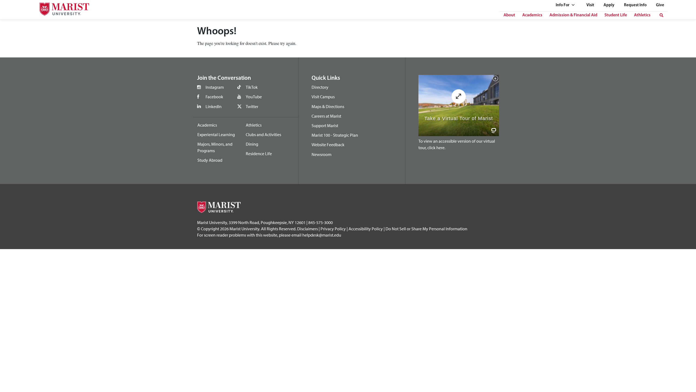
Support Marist (325, 125)
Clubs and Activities (263, 134)
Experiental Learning (216, 134)
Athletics (642, 15)
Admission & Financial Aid (573, 15)
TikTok (252, 87)
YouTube (254, 96)
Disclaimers (307, 228)
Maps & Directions (328, 106)
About (509, 15)
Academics (532, 15)
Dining (252, 144)
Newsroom (321, 154)
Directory (320, 87)
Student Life (615, 15)
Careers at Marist (326, 116)
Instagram (215, 87)
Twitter (252, 106)
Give (660, 5)
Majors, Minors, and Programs (214, 147)
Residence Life (259, 153)
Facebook (214, 96)
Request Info (635, 5)
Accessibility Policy (366, 228)
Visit (590, 5)
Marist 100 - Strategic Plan (335, 135)
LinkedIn (214, 106)
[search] (661, 15)
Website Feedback (328, 144)
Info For (563, 5)
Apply (609, 5)
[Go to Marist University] (61, 8)
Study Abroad (209, 160)
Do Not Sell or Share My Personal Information (426, 228)
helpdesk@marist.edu (321, 235)
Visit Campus (323, 96)
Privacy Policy (333, 228)
